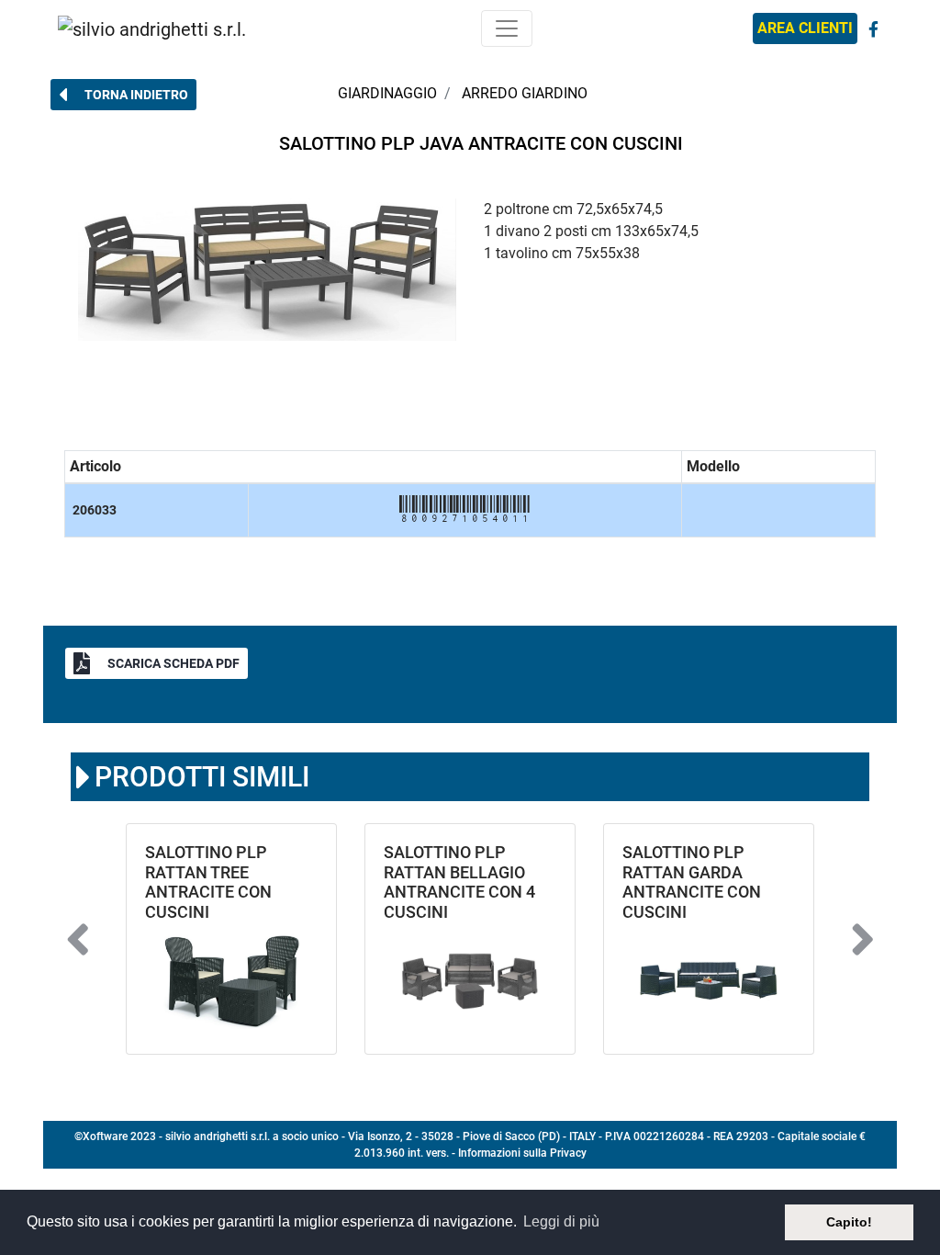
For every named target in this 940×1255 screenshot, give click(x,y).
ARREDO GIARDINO (525, 93)
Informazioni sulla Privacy (522, 1153)
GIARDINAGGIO (387, 93)
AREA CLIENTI (805, 28)
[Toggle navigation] (506, 28)
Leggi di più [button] (561, 1221)
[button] (123, 94)
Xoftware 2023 (119, 1136)
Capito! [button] (849, 1222)
